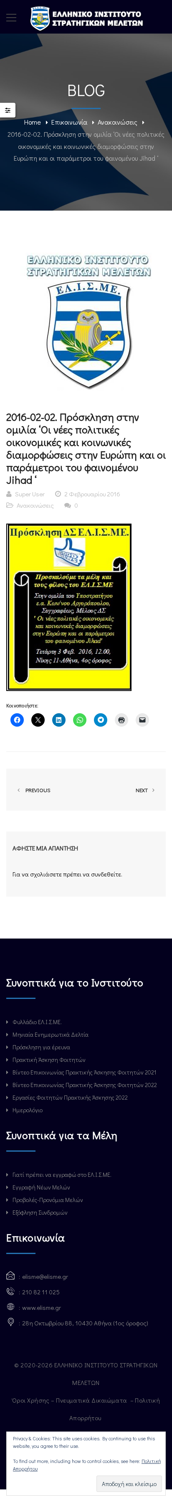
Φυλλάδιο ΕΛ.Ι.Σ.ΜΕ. (37, 1022)
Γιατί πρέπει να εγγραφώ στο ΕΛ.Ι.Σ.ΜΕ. (62, 1175)
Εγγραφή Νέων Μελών (41, 1187)
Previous (37, 789)
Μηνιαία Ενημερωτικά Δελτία (51, 1034)
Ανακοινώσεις (117, 121)
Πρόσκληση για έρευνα (41, 1047)
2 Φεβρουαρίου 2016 (92, 494)
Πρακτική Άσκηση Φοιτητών (49, 1060)
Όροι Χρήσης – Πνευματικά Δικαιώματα (70, 1400)
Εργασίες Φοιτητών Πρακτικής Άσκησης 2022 (70, 1097)
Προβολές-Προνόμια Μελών (48, 1200)
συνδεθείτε (106, 874)
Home (32, 121)
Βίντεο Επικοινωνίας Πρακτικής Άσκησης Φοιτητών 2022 (85, 1085)
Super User (30, 494)
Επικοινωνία (69, 121)
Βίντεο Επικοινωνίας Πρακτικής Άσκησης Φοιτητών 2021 (84, 1072)
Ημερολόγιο (28, 1110)
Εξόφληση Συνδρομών (40, 1212)
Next (142, 789)
